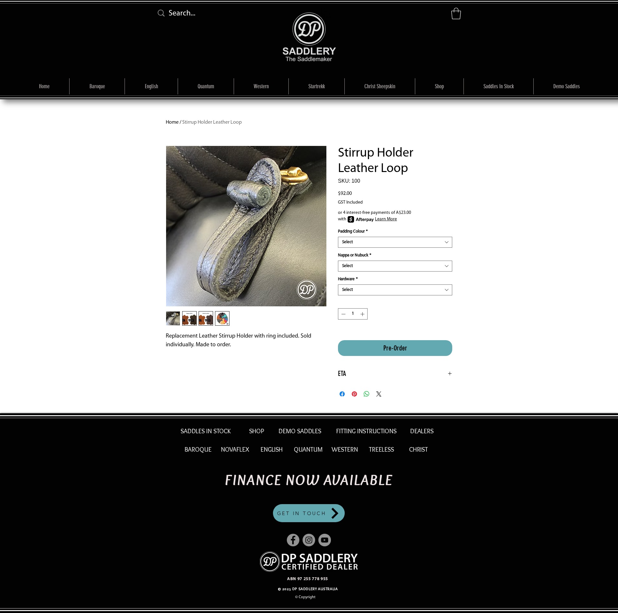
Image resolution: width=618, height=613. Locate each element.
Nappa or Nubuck (354, 255)
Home (172, 122)
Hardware (348, 279)
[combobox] (395, 242)
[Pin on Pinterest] (354, 394)
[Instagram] (309, 540)
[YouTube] (324, 540)
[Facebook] (293, 540)
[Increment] (363, 314)
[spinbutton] (353, 314)
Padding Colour (353, 231)
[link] (456, 13)
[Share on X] (379, 394)
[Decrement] (343, 314)
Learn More (386, 219)
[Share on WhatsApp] (366, 394)
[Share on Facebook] (342, 394)
